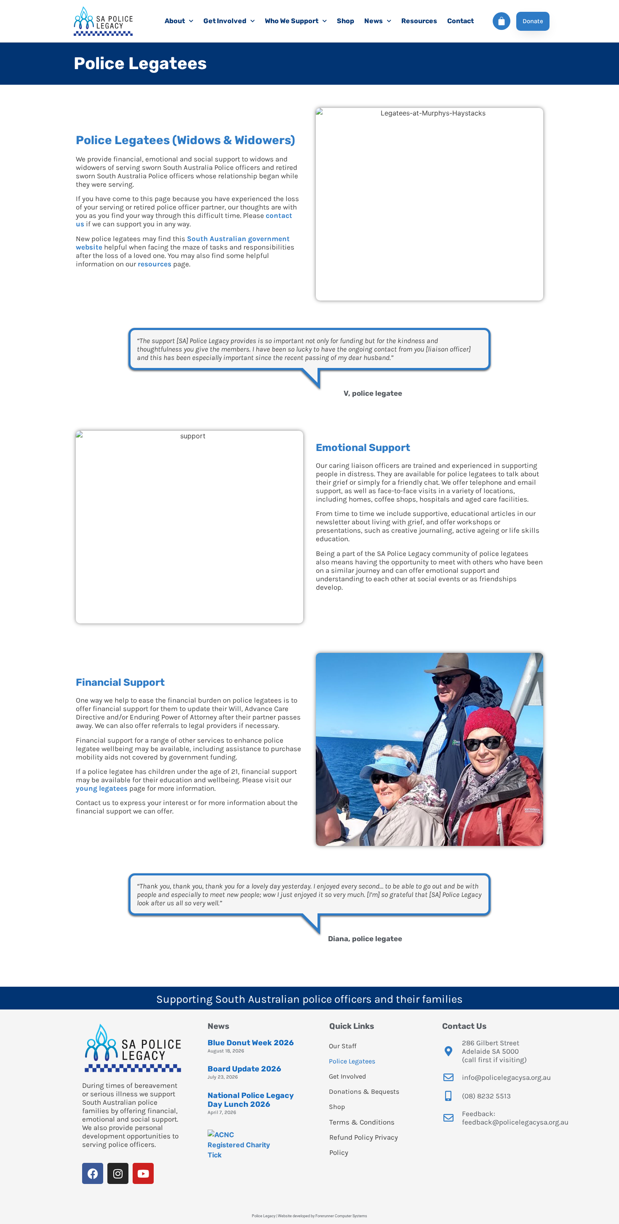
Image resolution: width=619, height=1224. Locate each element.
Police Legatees (352, 1061)
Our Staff (342, 1046)
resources (154, 264)
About (175, 21)
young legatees (102, 788)
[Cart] (501, 21)
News (373, 21)
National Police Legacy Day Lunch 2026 (251, 1100)
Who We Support (291, 21)
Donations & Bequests (364, 1091)
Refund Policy (351, 1137)
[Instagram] (117, 1173)
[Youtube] (143, 1173)
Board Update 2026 (244, 1069)
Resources (419, 21)
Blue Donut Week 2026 (251, 1042)
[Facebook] (92, 1173)
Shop (345, 21)
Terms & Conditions (362, 1122)
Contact (460, 21)
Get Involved (224, 21)
